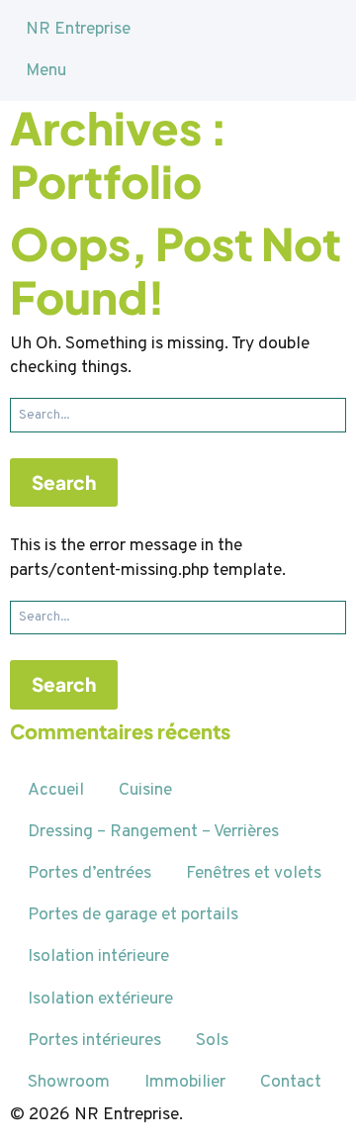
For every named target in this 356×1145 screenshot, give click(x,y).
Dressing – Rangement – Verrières (153, 831)
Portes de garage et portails (133, 915)
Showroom (69, 1082)
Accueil (56, 790)
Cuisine (145, 790)
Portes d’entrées (89, 873)
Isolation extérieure (100, 999)
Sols (212, 1040)
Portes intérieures (94, 1040)
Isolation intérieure (98, 956)
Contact (290, 1082)
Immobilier (184, 1082)
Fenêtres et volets (253, 873)
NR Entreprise (78, 29)
